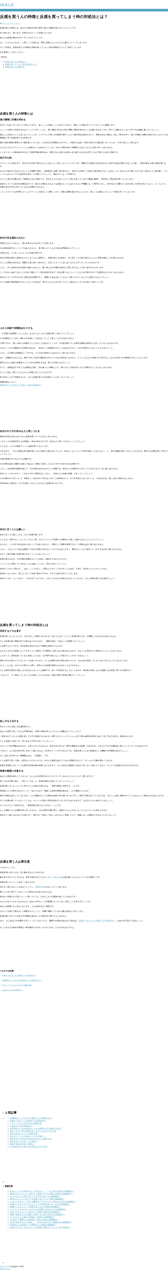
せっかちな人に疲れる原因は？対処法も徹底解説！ (32, 1217)
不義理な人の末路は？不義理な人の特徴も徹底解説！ (33, 1225)
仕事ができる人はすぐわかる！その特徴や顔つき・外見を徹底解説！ (40, 1204)
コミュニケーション (16, 10)
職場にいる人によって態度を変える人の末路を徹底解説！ (35, 1207)
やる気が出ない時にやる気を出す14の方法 (28, 1147)
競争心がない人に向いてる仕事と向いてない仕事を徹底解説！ (37, 1199)
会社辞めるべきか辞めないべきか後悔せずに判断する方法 (35, 1128)
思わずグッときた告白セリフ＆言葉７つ (27, 1136)
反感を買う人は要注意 (15, 67)
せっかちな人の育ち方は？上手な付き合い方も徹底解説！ (35, 1196)
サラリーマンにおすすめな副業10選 (16, 985)
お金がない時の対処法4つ (12, 990)
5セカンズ (7, 4)
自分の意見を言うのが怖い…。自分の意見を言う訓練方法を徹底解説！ (41, 1222)
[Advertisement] (74, 89)
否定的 (41, 877)
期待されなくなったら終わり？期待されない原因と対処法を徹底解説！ (41, 1194)
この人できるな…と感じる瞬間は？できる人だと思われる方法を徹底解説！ (43, 1202)
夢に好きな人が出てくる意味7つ (24, 1141)
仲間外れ (38, 887)
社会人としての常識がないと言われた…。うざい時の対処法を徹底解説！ (42, 1191)
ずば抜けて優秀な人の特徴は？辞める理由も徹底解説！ (34, 1220)
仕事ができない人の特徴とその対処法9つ (97, 921)
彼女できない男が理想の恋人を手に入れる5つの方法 (33, 1131)
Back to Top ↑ (5, 1269)
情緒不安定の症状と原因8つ (22, 1144)
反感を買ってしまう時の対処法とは (20, 64)
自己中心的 (58, 877)
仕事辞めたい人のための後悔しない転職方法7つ (22, 980)
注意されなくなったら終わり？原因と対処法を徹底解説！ (35, 1212)
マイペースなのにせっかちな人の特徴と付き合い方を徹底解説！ (38, 1209)
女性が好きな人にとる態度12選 (23, 1134)
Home (2, 10)
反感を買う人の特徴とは (16, 62)
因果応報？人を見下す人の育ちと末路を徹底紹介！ (21, 385)
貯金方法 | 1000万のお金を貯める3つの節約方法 (31, 1139)
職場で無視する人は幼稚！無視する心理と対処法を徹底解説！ (37, 1214)
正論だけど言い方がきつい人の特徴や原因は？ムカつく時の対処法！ (40, 1227)
